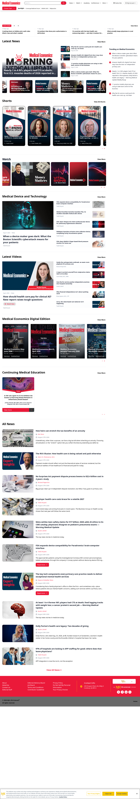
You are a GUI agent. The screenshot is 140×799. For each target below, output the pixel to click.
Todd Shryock (60, 206)
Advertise (5, 685)
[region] (70, 794)
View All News (53, 670)
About (4, 683)
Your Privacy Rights (94, 794)
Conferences (95, 3)
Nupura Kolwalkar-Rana (45, 580)
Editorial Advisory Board (36, 683)
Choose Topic (8, 8)
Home (135, 701)
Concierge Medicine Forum (33, 8)
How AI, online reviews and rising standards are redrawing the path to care (121, 32)
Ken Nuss (41, 434)
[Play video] (28, 275)
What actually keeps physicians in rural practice (85, 32)
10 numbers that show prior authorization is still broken (17, 32)
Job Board (31, 685)
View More (134, 26)
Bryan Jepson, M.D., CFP (62, 296)
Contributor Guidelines (36, 690)
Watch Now (10, 304)
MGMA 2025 (45, 8)
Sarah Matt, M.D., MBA (62, 276)
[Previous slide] (101, 187)
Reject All (108, 794)
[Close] (137, 793)
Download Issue (15, 356)
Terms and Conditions (35, 687)
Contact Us (6, 687)
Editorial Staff (7, 690)
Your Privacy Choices (60, 690)
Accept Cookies (122, 794)
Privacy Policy (58, 683)
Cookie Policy (63, 797)
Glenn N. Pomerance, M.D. (46, 457)
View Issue (7, 356)
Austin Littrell (59, 286)
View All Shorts (99, 102)
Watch (78, 3)
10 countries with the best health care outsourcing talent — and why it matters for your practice (51, 32)
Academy (87, 3)
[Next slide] (104, 187)
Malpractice (53, 8)
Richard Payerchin (61, 266)
